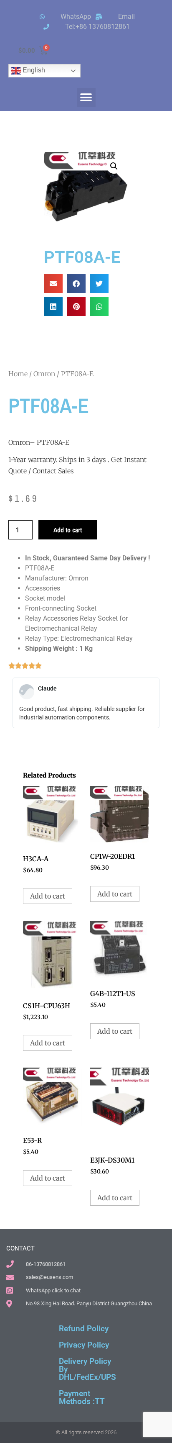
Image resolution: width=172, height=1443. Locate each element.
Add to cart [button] (47, 896)
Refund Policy (84, 1328)
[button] (86, 97)
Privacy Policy (84, 1345)
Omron (44, 374)
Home (18, 374)
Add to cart (67, 529)
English (33, 70)
